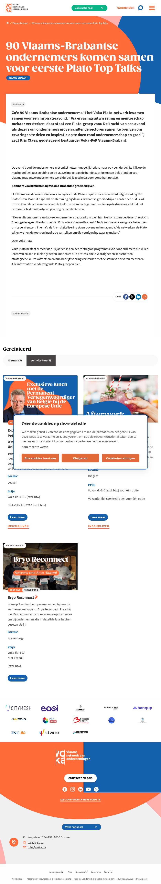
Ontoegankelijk (56, 871)
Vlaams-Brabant (21, 313)
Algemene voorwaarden (39, 878)
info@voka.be (37, 847)
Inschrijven (18, 526)
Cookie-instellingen (120, 458)
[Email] (144, 297)
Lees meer (18, 517)
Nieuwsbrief (81, 871)
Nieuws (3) (15, 360)
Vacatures (96, 871)
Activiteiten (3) (41, 360)
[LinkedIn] (138, 297)
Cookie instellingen (104, 878)
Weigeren (80, 458)
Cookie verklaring (83, 878)
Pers (70, 871)
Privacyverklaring (62, 878)
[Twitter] (132, 297)
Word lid (108, 871)
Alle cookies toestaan (40, 458)
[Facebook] (126, 297)
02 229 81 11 (36, 842)
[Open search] (141, 8)
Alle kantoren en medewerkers (80, 799)
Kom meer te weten (35, 447)
